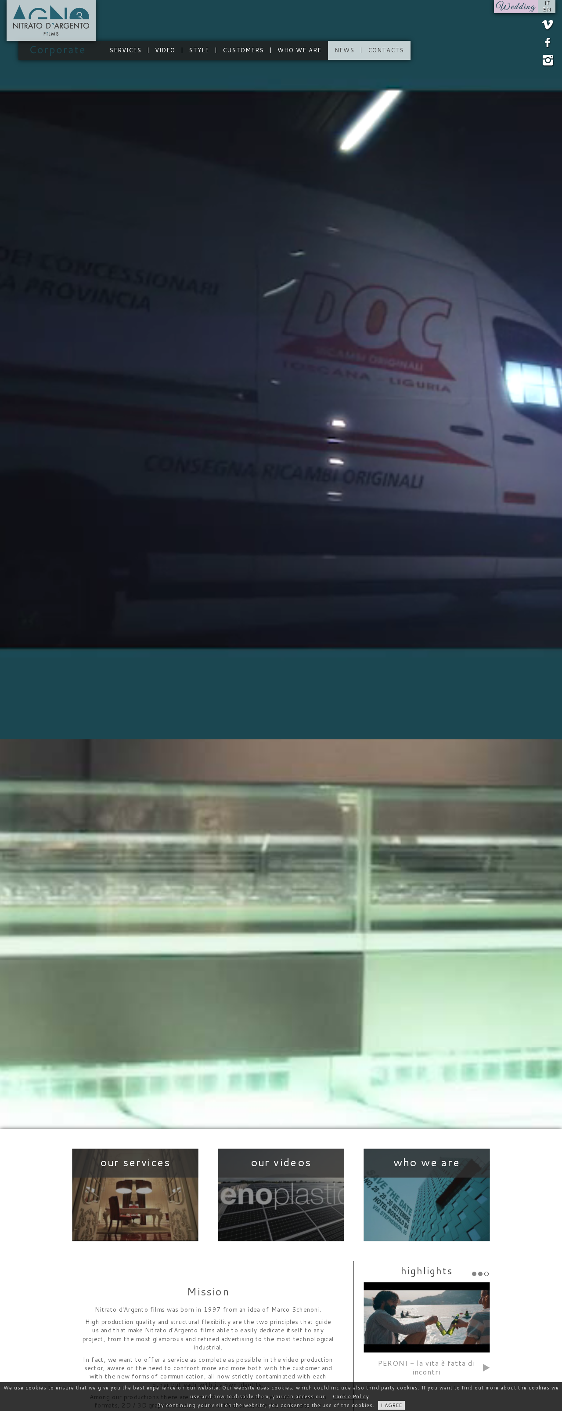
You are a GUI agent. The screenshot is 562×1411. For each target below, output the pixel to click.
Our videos (281, 1195)
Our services (135, 1195)
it (547, 2)
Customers (243, 50)
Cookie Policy (351, 1396)
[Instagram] (548, 62)
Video (165, 50)
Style (199, 50)
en (546, 9)
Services (125, 50)
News (344, 50)
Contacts (386, 50)
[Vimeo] (548, 25)
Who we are (299, 50)
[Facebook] (548, 42)
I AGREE (391, 1405)
